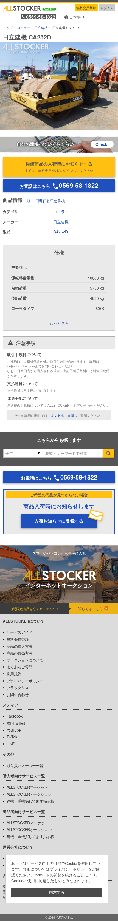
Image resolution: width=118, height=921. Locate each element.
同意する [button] (56, 892)
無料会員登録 (86, 7)
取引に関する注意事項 (46, 200)
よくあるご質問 (62, 415)
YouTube (14, 730)
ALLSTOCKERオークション (29, 794)
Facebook (14, 716)
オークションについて (25, 660)
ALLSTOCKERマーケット (27, 787)
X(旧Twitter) (16, 723)
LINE (10, 743)
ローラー (61, 211)
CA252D (60, 232)
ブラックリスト (19, 687)
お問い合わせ (18, 694)
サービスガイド (19, 632)
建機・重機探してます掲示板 (30, 801)
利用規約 (14, 674)
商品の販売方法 (19, 653)
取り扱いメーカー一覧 (25, 765)
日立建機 (61, 221)
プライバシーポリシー (25, 680)
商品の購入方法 (19, 646)
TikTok (12, 737)
